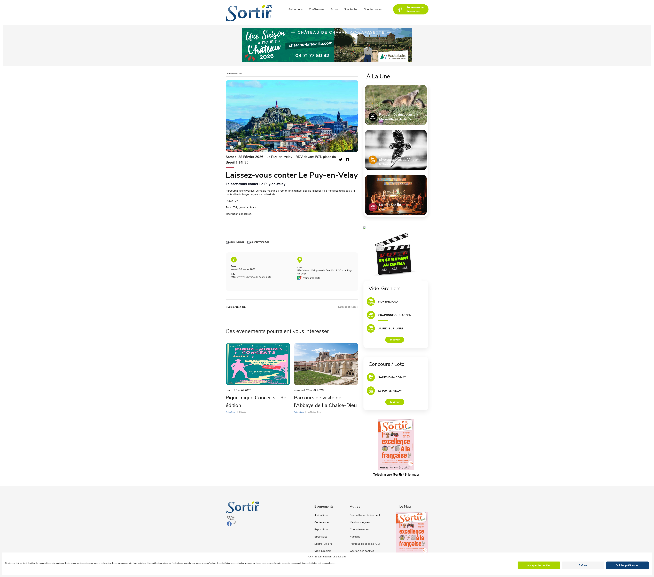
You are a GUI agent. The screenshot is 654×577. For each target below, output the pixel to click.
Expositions (321, 529)
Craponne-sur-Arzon (394, 315)
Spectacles (350, 9)
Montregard (388, 302)
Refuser (583, 565)
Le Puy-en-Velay (390, 391)
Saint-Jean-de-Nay (392, 377)
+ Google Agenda (235, 241)
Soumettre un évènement (365, 515)
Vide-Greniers (322, 551)
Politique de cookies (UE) (365, 544)
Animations (295, 9)
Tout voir (395, 339)
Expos (334, 9)
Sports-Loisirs (373, 9)
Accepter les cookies (539, 565)
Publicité (355, 537)
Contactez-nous (359, 529)
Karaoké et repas (348, 306)
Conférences (316, 9)
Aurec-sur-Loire (390, 328)
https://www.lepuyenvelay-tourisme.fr (251, 277)
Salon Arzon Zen (236, 306)
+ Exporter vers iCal (258, 241)
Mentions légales (360, 522)
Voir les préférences (627, 565)
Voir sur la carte (311, 278)
